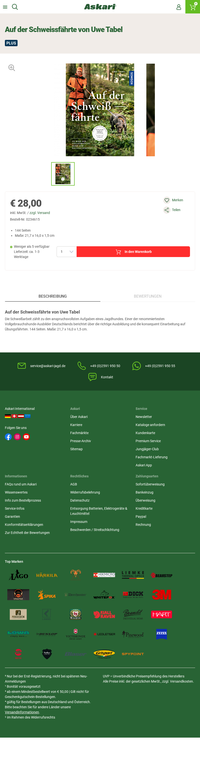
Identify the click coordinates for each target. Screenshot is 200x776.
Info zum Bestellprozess (23, 500)
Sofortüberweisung (150, 484)
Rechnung (143, 525)
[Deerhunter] (76, 594)
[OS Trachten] (76, 614)
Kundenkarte (145, 433)
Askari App (144, 465)
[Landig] (47, 614)
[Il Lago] (18, 575)
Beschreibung (53, 296)
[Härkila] (47, 575)
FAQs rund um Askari (21, 484)
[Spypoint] (133, 654)
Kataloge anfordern (150, 425)
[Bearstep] (162, 575)
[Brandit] (133, 614)
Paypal (141, 516)
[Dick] (133, 594)
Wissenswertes (16, 492)
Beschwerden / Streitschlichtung (94, 530)
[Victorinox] (76, 634)
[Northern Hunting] (47, 654)
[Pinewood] (133, 634)
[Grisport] (104, 654)
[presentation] (46, 174)
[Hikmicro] (104, 575)
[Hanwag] (18, 654)
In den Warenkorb (138, 252)
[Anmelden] (179, 7)
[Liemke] (133, 575)
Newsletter (144, 417)
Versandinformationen (22, 712)
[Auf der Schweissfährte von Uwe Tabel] (63, 174)
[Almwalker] (76, 575)
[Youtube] (26, 436)
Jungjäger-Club (147, 449)
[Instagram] (17, 436)
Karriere (76, 425)
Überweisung (145, 500)
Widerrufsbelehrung (85, 492)
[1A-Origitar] (18, 594)
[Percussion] (18, 614)
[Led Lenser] (104, 634)
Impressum (78, 522)
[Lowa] (18, 634)
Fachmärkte (79, 433)
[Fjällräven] (104, 614)
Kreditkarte (144, 508)
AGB (73, 484)
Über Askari (79, 417)
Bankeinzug (144, 492)
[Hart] (162, 614)
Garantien (12, 516)
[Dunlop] (47, 634)
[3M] (162, 594)
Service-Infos (14, 508)
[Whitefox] (104, 594)
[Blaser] (76, 654)
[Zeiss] (162, 634)
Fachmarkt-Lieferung (152, 457)
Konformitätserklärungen (24, 525)
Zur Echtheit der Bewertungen (27, 533)
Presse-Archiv (80, 441)
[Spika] (47, 594)
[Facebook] (8, 436)
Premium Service (148, 441)
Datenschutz (80, 500)
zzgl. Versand (40, 213)
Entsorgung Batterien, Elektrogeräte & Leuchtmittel (98, 511)
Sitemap (76, 449)
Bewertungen (147, 296)
